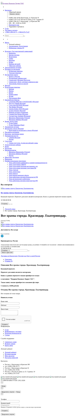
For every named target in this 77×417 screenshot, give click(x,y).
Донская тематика (15, 73)
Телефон (4, 399)
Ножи (7, 146)
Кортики (12, 60)
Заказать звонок (14, 14)
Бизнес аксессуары (11, 121)
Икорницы (8, 159)
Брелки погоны (14, 55)
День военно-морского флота (19, 175)
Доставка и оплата (11, 30)
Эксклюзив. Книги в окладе (18, 84)
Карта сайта (9, 345)
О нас (7, 28)
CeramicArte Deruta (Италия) (18, 114)
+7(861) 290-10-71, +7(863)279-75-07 (17, 32)
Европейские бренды (12, 100)
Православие (13, 94)
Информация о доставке (13, 331)
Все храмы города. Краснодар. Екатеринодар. (17, 193)
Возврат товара (10, 344)
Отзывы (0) (9, 261)
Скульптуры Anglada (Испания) (19, 116)
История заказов (10, 354)
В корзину (5, 250)
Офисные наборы (15, 66)
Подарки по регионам (12, 69)
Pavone (11, 139)
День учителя (13, 170)
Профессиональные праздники (15, 161)
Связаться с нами (11, 342)
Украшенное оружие (12, 127)
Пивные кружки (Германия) (18, 112)
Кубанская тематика (16, 71)
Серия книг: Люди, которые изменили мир (23, 82)
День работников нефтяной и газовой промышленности (28, 163)
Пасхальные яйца (15, 98)
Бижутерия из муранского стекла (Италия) (23, 130)
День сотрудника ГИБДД (17, 164)
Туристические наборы (13, 145)
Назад (3, 386)
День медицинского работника (19, 179)
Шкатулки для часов (12, 157)
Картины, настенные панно (14, 134)
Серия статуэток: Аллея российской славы (23, 143)
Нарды (11, 155)
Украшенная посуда (11, 136)
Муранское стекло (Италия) (14, 128)
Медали (7, 85)
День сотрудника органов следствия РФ (22, 168)
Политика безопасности (13, 333)
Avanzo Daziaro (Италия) (17, 110)
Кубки (11, 62)
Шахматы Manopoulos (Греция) (19, 118)
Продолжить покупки (8, 392)
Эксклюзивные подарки (13, 67)
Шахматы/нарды (10, 150)
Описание (8, 259)
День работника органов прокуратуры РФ (23, 181)
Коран (11, 93)
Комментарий (5, 403)
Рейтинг (4, 305)
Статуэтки (8, 141)
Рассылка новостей (11, 358)
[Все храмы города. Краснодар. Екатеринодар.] (17, 224)
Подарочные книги (11, 75)
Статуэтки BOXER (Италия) (18, 105)
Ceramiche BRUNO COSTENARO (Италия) (24, 102)
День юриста (13, 173)
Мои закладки (9, 356)
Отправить (5, 324)
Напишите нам (14, 25)
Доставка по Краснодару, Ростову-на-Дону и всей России (20, 256)
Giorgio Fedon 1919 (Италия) (18, 109)
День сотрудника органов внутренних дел (23, 166)
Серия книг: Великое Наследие (19, 80)
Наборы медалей (14, 64)
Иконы (11, 91)
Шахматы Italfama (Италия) (18, 119)
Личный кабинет (10, 352)
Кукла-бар (8, 148)
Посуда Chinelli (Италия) (17, 103)
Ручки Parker (13, 123)
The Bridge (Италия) (15, 107)
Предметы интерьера (12, 132)
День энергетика (14, 172)
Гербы (11, 58)
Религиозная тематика (12, 87)
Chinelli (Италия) (14, 137)
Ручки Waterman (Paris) (16, 125)
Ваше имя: (4, 301)
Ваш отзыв (4, 309)
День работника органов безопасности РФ (23, 177)
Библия (11, 89)
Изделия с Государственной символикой (18, 51)
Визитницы (13, 57)
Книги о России (14, 76)
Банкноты (12, 53)
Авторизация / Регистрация (18, 46)
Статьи (7, 335)
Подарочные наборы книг (18, 78)
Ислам (11, 96)
